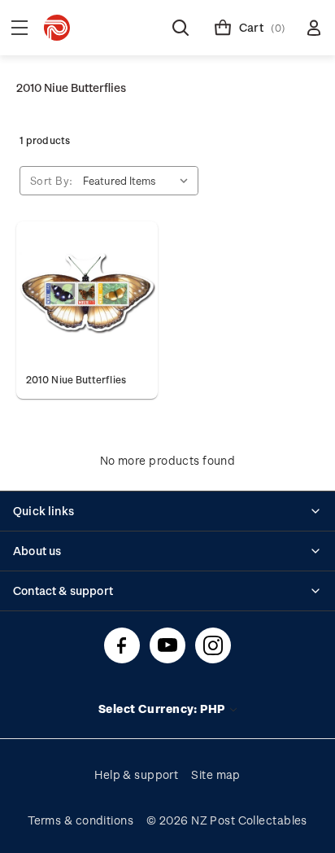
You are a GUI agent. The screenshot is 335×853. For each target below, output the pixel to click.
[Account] (314, 28)
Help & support (136, 774)
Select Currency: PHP (163, 708)
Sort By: (51, 180)
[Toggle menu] (19, 27)
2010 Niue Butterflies (76, 379)
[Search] (180, 28)
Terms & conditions (80, 820)
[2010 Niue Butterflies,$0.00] (87, 292)
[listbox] (139, 181)
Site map (216, 774)
